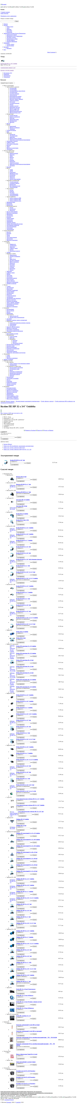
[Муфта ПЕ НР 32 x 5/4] (12, 762)
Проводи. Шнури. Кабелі (13, 327)
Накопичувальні (14, 153)
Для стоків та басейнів (12, 144)
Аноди (11, 158)
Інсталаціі (12, 264)
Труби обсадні (13, 95)
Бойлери (12, 375)
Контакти (6, 47)
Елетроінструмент (11, 388)
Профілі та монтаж (11, 283)
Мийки (8, 274)
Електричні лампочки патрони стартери (20, 322)
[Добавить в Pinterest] (47, 430)
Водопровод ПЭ (8, 73)
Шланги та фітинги (15, 127)
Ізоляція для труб (14, 106)
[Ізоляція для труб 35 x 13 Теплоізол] (12, 1087)
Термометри (10, 221)
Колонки (9, 167)
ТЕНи (11, 156)
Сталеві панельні (14, 181)
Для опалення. (10, 229)
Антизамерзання (14, 194)
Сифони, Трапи (11, 142)
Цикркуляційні (10, 291)
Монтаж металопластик (16, 111)
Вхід (5, 49)
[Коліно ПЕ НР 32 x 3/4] (6, 464)
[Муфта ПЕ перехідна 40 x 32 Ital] (12, 664)
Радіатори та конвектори (13, 348)
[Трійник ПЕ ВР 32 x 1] (13, 895)
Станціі (8, 286)
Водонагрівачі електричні (13, 344)
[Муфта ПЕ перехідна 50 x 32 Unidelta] (13, 658)
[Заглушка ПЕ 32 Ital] (13, 509)
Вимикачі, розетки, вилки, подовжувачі (17, 320)
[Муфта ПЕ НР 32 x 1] (12, 756)
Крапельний (13, 126)
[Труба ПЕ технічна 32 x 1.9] (12, 1019)
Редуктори (12, 102)
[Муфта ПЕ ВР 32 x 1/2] (12, 698)
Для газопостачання (12, 237)
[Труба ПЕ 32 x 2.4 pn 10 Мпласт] (12, 999)
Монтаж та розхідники (12, 148)
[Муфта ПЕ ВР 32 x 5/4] (12, 717)
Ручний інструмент (12, 389)
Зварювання (10, 393)
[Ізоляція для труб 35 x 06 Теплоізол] (12, 1074)
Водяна (11, 190)
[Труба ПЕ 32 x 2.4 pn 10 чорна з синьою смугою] (12, 1005)
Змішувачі (12, 137)
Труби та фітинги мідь (15, 200)
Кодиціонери (10, 377)
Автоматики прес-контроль (14, 298)
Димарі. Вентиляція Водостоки (15, 224)
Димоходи (12, 177)
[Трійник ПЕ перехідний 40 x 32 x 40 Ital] (12, 862)
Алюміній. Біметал (14, 183)
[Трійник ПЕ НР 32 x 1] (12, 940)
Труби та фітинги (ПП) (12, 396)
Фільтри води (10, 385)
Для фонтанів (10, 293)
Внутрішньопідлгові (15, 186)
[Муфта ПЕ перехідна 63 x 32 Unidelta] (13, 691)
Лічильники (10, 238)
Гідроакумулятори (11, 130)
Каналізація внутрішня (15, 96)
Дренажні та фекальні (12, 290)
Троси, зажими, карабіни (13, 302)
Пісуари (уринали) (14, 260)
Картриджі (12, 134)
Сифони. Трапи (14, 248)
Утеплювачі (10, 228)
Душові (8, 252)
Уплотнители (7, 75)
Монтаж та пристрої (12, 328)
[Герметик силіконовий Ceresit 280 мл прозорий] (12, 1035)
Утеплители (7, 77)
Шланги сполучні (11, 299)
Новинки (9, 29)
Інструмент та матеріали (13, 329)
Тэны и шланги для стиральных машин (20, 363)
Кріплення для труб (15, 107)
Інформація (6, 43)
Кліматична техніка (12, 382)
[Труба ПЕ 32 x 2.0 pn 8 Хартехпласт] (12, 992)
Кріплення (12, 161)
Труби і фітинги (11, 280)
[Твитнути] (39, 430)
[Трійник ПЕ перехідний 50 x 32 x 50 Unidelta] (12, 849)
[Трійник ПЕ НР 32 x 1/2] (12, 934)
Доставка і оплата (11, 37)
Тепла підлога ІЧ (14, 316)
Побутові (12, 118)
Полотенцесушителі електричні (15, 331)
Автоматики (10, 297)
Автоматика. (10, 215)
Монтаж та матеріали (12, 213)
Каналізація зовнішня (15, 97)
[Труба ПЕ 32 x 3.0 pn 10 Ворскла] (12, 1011)
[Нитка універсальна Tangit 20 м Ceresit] (12, 1058)
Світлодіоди (13, 325)
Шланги (12, 157)
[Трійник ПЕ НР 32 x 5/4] (12, 947)
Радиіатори (12, 175)
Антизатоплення (14, 195)
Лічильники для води (12, 141)
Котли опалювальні (12, 347)
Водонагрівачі (10, 309)
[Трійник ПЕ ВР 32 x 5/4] (13, 901)
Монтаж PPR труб (14, 110)
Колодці (9, 145)
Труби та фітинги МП (15, 199)
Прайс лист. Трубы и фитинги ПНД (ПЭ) (14, 447)
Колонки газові (10, 346)
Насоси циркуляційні (15, 179)
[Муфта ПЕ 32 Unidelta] (12, 634)
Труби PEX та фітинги (12, 397)
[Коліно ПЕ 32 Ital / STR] (12, 524)
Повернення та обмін (12, 38)
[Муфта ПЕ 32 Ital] (12, 642)
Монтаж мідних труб (15, 112)
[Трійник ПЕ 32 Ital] (13, 828)
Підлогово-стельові (18, 343)
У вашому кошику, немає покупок (5, 12)
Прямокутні (13, 244)
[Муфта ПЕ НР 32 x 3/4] (12, 750)
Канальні (15, 340)
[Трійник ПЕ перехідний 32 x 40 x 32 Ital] (12, 855)
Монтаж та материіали (12, 282)
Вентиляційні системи (12, 333)
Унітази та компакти (15, 256)
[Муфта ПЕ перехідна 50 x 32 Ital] (13, 670)
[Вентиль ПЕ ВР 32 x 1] (13, 488)
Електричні (12, 172)
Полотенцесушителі (15, 251)
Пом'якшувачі (13, 120)
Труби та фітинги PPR (15, 198)
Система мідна (13, 92)
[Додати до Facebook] (30, 430)
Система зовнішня (14, 93)
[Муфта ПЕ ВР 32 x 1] (12, 710)
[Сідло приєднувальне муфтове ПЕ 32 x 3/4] (12, 808)
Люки (8, 146)
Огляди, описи (10, 44)
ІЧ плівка (12, 192)
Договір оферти (11, 40)
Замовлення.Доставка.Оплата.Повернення (14, 33)
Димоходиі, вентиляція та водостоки (16, 352)
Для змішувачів (13, 135)
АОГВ (11, 171)
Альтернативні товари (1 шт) (8, 67)
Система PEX (13, 89)
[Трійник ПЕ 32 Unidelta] (12, 823)
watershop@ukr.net (9, 1099)
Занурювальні (10, 287)
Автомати (12, 165)
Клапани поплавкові (12, 301)
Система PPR (13, 88)
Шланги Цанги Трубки (16, 138)
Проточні (12, 154)
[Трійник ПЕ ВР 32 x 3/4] (13, 888)
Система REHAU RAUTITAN (17, 91)
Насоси (8, 123)
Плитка (11, 249)
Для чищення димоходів (13, 225)
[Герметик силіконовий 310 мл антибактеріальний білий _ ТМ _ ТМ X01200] (11, 1041)
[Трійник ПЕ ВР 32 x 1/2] (13, 882)
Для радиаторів (13, 187)
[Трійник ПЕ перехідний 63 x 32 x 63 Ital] (12, 875)
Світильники (13, 324)
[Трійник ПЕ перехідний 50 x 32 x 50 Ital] (12, 869)
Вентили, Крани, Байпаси (16, 99)
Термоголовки (10, 218)
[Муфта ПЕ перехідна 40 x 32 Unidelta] (13, 684)
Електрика (9, 381)
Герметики (6, 74)
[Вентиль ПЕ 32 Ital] (12, 480)
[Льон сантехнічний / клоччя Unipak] (12, 1065)
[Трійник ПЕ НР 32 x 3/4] (12, 960)
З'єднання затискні (14, 103)
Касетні (15, 341)
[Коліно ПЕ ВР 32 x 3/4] (13, 537)
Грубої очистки (13, 115)
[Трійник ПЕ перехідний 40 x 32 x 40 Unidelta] (12, 843)
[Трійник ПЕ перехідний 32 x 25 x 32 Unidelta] (12, 836)
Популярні (9, 30)
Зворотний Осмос (14, 119)
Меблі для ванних (14, 261)
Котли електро (10, 310)
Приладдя (12, 176)
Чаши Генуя (13, 259)
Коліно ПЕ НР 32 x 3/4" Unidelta (9, 63)
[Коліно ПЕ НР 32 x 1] (12, 596)
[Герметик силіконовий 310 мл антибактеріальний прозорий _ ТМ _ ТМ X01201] (11, 1048)
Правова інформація (12, 41)
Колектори (9, 203)
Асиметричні (13, 245)
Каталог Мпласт (8, 444)
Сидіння (12, 267)
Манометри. (10, 214)
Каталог (6, 25)
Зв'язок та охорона (8, 359)
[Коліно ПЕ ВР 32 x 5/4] (12, 576)
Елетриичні (13, 209)
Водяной (9, 1102)
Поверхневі (10, 289)
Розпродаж (9, 32)
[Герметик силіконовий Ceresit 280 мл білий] (12, 1028)
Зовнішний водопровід (12, 303)
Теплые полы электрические (17, 317)
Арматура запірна (14, 100)
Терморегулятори (11, 222)
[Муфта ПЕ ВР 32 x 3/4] (12, 704)
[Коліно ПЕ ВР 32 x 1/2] (13, 531)
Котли (8, 234)
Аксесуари (9, 275)
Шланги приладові (14, 108)
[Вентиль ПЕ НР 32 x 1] (12, 496)
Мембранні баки (14, 173)
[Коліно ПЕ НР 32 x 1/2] (12, 589)
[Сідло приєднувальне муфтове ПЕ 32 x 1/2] (12, 802)
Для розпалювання (11, 226)
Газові (11, 169)
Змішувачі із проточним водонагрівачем (20, 139)
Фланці (11, 104)
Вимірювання (10, 394)
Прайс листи (10, 26)
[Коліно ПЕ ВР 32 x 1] (13, 544)
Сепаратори (10, 219)
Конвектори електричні (16, 373)
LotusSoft (18, 1102)
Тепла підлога (10, 279)
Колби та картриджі (15, 116)
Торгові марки (10, 45)
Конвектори (13, 184)
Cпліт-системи (13, 336)
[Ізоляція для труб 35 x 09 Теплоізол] (12, 1081)
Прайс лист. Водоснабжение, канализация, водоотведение (19, 446)
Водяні (11, 207)
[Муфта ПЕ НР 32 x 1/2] (13, 769)
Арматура (12, 266)
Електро (12, 191)
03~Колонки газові (14, 369)
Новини (6, 24)
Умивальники (13, 255)
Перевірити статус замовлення (8, 16)
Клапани (12, 160)
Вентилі (9, 232)
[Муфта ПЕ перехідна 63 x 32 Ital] (13, 677)
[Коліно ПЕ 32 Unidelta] (12, 517)
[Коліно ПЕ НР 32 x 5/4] (12, 621)
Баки (8, 131)
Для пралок (9, 149)
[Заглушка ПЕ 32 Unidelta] (12, 503)
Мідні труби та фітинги (13, 398)
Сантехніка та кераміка (12, 378)
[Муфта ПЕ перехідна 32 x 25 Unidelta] (13, 651)
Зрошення (12, 129)
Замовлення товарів (12, 34)
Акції (8, 28)
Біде (11, 257)
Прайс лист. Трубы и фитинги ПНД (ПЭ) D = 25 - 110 (17, 449)
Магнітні (12, 122)
